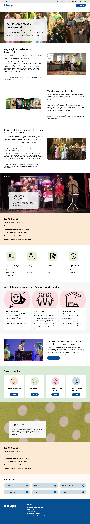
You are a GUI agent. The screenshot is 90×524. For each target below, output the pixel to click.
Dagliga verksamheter (23, 9)
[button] (85, 1)
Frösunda (6, 9)
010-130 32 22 (17, 226)
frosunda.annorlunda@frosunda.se (18, 229)
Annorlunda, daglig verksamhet (36, 9)
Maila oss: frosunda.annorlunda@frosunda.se (40, 516)
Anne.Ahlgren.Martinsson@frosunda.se (19, 239)
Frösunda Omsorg (13, 9)
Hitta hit (29, 518)
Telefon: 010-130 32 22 (33, 513)
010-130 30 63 (17, 235)
